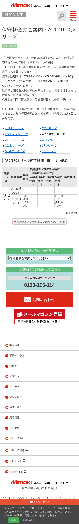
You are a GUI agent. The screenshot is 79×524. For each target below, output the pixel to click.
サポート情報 (9, 46)
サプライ (14, 376)
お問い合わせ (17, 407)
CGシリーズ (49, 128)
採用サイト (16, 461)
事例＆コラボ (17, 355)
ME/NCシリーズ (15, 151)
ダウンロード (17, 396)
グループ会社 (17, 438)
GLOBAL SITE (14, 14)
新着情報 (14, 417)
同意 (13, 520)
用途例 (13, 365)
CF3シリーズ (50, 139)
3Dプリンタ (49, 151)
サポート (14, 386)
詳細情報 (28, 520)
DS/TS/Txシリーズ (16, 134)
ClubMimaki (16, 471)
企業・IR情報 (17, 450)
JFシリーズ (49, 145)
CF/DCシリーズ (14, 139)
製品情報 (14, 345)
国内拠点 (14, 427)
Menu (73, 20)
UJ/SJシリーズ (14, 145)
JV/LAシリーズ (14, 128)
